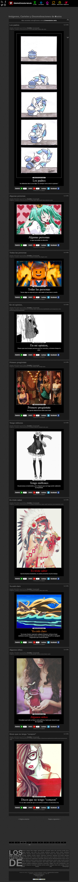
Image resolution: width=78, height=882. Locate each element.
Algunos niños (16, 650)
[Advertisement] (39, 10)
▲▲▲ (39, 877)
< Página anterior (23, 819)
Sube (47, 4)
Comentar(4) (36, 28)
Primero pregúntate (18, 362)
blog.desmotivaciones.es (39, 874)
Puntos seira (39, 20)
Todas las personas (18, 253)
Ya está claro (15, 586)
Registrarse (66, 4)
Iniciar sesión (60, 4)
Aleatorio (54, 4)
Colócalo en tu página (39, 190)
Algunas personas (17, 196)
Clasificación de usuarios (53, 872)
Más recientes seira (27, 20)
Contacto (37, 875)
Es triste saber (16, 500)
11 (57, 842)
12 (63, 842)
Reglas (41, 875)
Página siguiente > (54, 819)
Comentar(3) (36, 589)
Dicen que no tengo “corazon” (23, 734)
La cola (34, 4)
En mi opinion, (16, 305)
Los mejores (41, 4)
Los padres (14, 25)
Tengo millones (16, 423)
